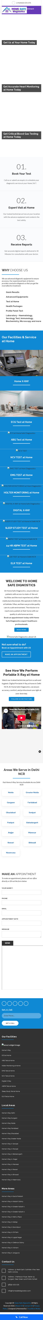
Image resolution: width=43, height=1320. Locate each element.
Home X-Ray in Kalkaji (9, 1222)
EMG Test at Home (8, 1071)
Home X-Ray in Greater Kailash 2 (13, 1212)
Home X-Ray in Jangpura (11, 1253)
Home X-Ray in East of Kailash (12, 1196)
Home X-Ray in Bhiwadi (10, 1174)
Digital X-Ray (6, 1081)
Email (4, 909)
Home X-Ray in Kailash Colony (12, 1201)
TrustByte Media (33, 1309)
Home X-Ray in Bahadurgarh (12, 1154)
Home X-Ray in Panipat (10, 1149)
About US (19, 1306)
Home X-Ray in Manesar (10, 1164)
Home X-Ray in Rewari (10, 1169)
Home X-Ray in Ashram (10, 1248)
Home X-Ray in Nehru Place (12, 1217)
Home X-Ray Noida (8, 1123)
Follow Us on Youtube (21, 699)
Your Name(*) (7, 888)
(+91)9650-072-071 (23, 3)
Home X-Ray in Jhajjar (9, 1159)
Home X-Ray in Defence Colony (13, 1242)
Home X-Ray (6, 1050)
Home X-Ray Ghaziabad (10, 1133)
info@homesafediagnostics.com (19, 1291)
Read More (21, 630)
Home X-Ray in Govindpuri (11, 1227)
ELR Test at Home (8, 1096)
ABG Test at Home (8, 1060)
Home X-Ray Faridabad (10, 1128)
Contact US (28, 1306)
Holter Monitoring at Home (11, 1066)
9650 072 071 (13, 1285)
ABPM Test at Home (9, 1086)
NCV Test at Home (8, 1076)
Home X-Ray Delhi (8, 1113)
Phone (4, 898)
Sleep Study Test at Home (11, 1091)
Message (5, 929)
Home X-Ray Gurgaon (9, 1118)
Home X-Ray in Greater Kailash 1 (13, 1206)
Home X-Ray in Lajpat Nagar (12, 1237)
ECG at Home (6, 1055)
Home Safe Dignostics (22, 1303)
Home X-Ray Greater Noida (11, 1139)
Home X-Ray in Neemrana (11, 1180)
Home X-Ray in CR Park (10, 1232)
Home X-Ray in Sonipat (10, 1144)
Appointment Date (10, 919)
